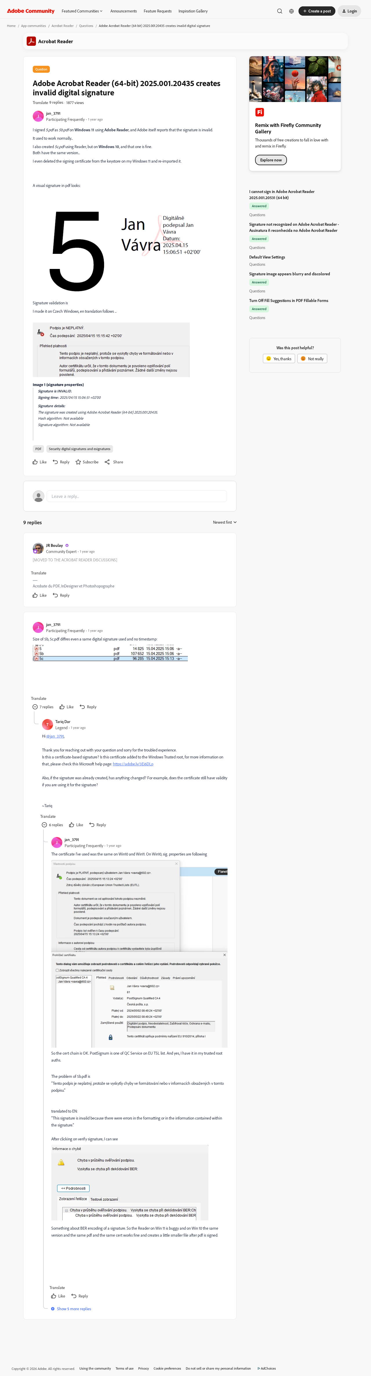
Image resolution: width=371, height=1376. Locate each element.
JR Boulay (54, 545)
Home (11, 25)
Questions (86, 25)
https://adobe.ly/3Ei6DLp (133, 763)
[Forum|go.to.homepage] (31, 11)
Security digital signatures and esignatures (79, 449)
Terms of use (125, 1368)
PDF (38, 449)
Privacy (143, 1368)
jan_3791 (53, 113)
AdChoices (268, 1368)
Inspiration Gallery (193, 10)
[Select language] (291, 11)
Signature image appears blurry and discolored (289, 273)
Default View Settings (267, 256)
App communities (33, 25)
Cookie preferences (167, 1368)
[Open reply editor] (129, 496)
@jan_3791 (55, 735)
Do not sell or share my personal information (218, 1368)
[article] (129, 571)
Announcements (123, 10)
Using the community (95, 1368)
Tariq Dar (62, 721)
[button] (317, 11)
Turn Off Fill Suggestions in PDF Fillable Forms (288, 300)
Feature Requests (158, 10)
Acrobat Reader (63, 25)
